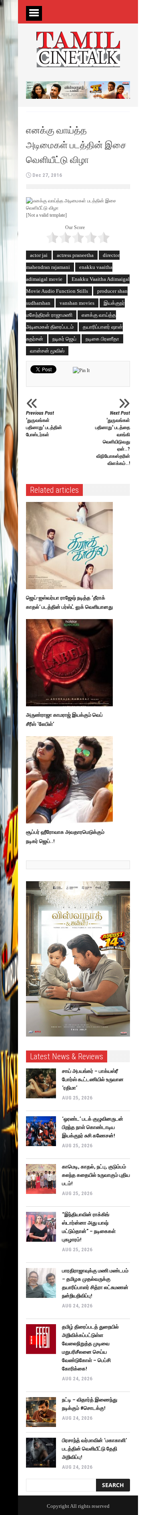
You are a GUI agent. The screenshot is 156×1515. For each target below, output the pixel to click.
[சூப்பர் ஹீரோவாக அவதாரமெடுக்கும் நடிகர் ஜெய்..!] (71, 780)
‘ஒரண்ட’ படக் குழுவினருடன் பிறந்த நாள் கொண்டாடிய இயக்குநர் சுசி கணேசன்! (92, 1127)
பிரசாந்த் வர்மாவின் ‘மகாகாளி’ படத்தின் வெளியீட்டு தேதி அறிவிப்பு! (94, 1448)
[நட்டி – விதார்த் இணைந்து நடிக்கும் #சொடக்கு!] (41, 1412)
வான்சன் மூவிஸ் (47, 351)
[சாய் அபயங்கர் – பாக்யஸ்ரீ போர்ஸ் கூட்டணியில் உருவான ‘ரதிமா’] (41, 1083)
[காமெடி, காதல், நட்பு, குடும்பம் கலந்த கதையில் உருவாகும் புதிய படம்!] (41, 1179)
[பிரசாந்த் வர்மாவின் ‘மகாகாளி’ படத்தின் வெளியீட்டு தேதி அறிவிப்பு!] (41, 1453)
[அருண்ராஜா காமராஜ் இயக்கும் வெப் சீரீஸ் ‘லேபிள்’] (71, 663)
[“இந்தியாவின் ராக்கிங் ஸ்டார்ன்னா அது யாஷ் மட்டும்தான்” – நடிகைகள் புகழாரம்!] (41, 1227)
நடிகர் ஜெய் (64, 339)
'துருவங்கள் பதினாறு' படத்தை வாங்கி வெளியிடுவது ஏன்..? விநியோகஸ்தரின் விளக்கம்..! (112, 438)
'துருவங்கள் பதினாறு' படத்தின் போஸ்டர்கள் (44, 423)
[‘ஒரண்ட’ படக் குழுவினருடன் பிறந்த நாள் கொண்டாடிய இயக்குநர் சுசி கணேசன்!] (41, 1131)
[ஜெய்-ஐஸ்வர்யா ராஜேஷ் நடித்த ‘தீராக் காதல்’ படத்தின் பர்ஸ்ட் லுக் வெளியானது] (71, 546)
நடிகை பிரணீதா (102, 339)
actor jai (39, 255)
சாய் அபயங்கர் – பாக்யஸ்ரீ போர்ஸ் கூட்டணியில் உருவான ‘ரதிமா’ (93, 1079)
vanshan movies (77, 303)
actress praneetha (75, 255)
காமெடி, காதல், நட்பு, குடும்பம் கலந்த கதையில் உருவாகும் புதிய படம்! (96, 1175)
